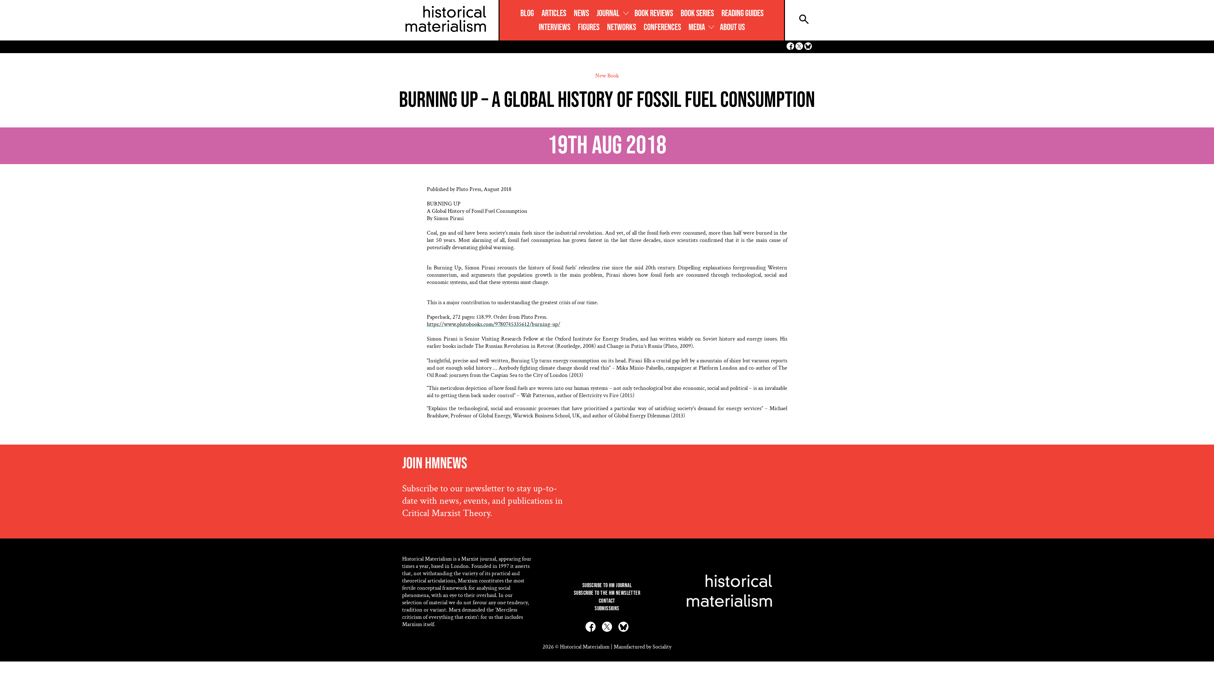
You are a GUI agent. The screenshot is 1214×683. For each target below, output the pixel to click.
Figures (588, 27)
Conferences (662, 27)
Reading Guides (742, 13)
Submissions (607, 608)
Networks (621, 27)
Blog (527, 13)
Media (697, 27)
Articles (554, 13)
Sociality (662, 646)
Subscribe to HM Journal (607, 585)
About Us (732, 27)
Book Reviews (654, 13)
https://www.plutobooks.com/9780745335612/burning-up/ (493, 324)
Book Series (697, 13)
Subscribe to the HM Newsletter (607, 593)
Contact (607, 601)
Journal (608, 13)
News (581, 13)
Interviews (554, 27)
